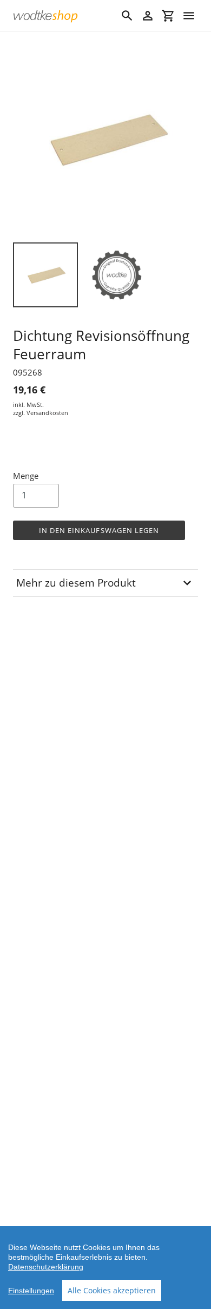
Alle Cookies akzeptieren (112, 1290)
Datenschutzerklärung (45, 1266)
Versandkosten (47, 413)
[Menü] (189, 15)
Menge (25, 475)
